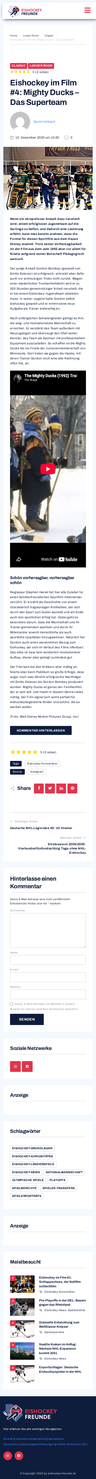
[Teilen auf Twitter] (50, 788)
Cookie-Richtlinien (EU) (72, 1444)
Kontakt (8, 1438)
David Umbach (44, 121)
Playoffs (57, 1180)
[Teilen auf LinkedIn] (61, 788)
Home (13, 35)
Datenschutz (11, 1444)
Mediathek (39, 1438)
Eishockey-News (26, 1172)
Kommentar (17, 910)
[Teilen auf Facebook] (39, 788)
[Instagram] (15, 1066)
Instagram (37, 771)
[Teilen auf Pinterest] (72, 788)
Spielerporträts (26, 1196)
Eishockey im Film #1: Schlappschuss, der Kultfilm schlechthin (60, 1282)
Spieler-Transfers (58, 1188)
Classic (49, 35)
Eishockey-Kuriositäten (42, 763)
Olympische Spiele (28, 1180)
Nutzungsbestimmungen (38, 1444)
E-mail (14, 969)
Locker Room (31, 35)
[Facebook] (27, 1066)
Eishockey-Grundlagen (32, 1148)
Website (15, 986)
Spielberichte (24, 1188)
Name (14, 952)
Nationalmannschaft (64, 1172)
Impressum (23, 1438)
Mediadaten (56, 1438)
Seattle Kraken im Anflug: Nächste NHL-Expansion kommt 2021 (58, 1349)
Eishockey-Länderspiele (33, 1164)
